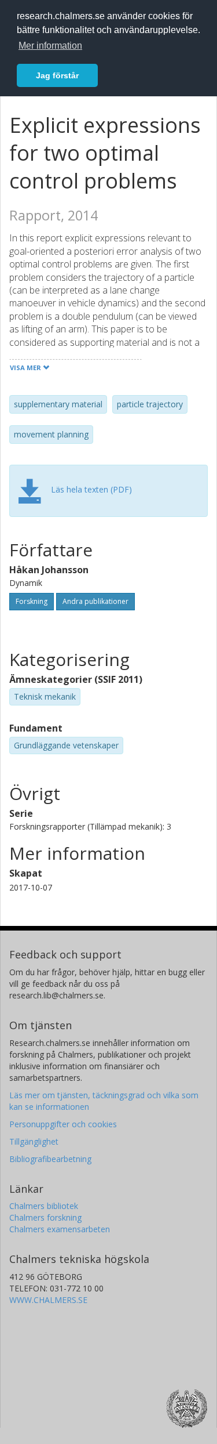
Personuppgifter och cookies (63, 1124)
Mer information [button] (50, 45)
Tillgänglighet (33, 1141)
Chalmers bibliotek (43, 1205)
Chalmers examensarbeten (59, 1229)
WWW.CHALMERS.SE (48, 1299)
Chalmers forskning (45, 1217)
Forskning (31, 601)
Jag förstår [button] (57, 75)
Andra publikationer (95, 601)
